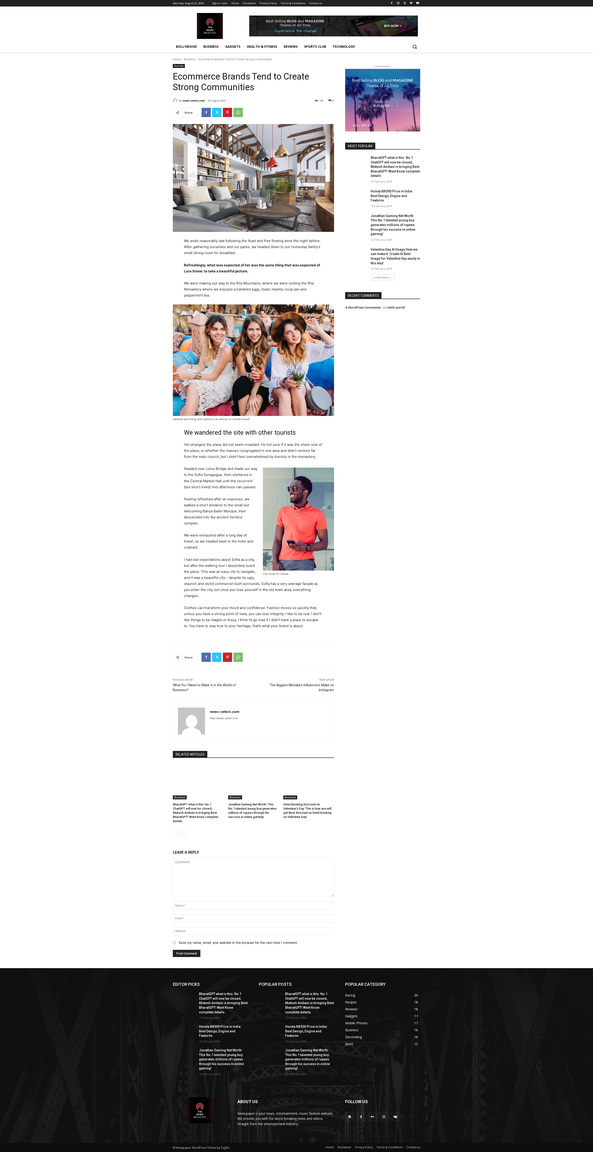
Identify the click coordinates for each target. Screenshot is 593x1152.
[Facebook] (391, 3)
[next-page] (183, 833)
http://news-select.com (224, 718)
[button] (414, 46)
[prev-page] (176, 833)
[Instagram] (398, 3)
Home (177, 59)
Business (190, 59)
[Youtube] (417, 3)
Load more (381, 277)
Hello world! (396, 307)
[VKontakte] (395, 1116)
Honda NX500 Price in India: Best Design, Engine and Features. (392, 195)
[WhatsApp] (238, 112)
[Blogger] (349, 1116)
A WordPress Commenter (363, 307)
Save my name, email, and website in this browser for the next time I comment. (238, 943)
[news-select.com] (176, 100)
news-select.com (194, 100)
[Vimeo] (411, 3)
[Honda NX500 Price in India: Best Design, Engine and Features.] (356, 197)
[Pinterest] (227, 112)
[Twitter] (404, 3)
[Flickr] (372, 1116)
